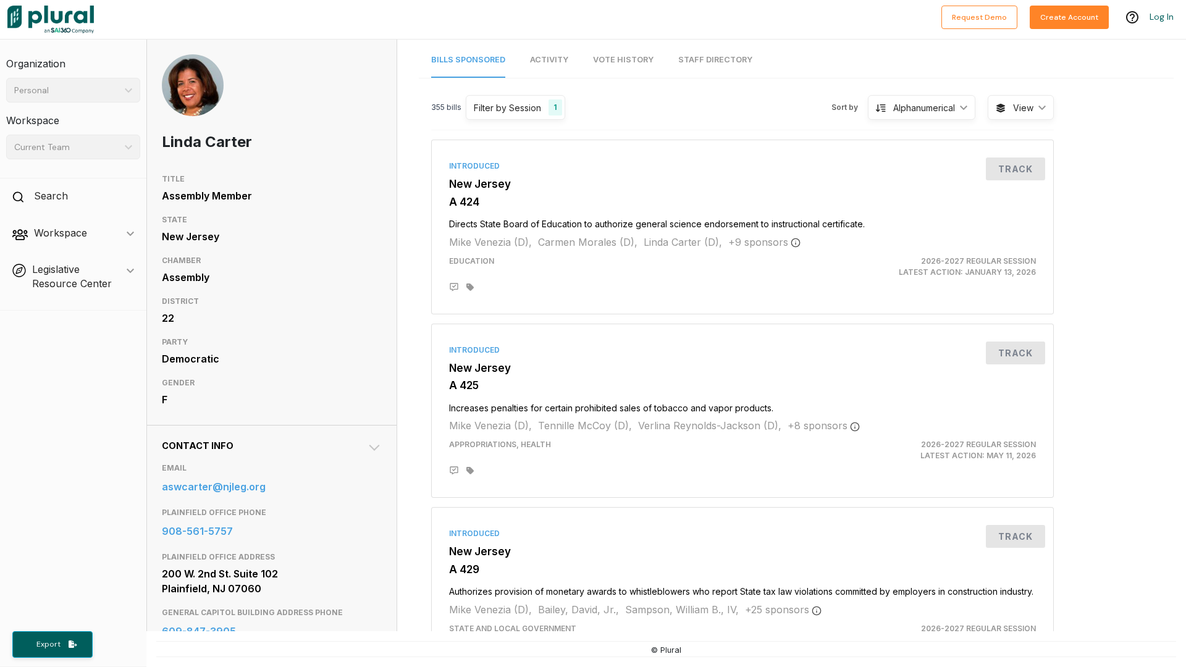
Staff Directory (715, 59)
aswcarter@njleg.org (214, 486)
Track (1015, 169)
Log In (1162, 16)
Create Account (1069, 17)
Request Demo (979, 17)
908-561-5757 (197, 531)
